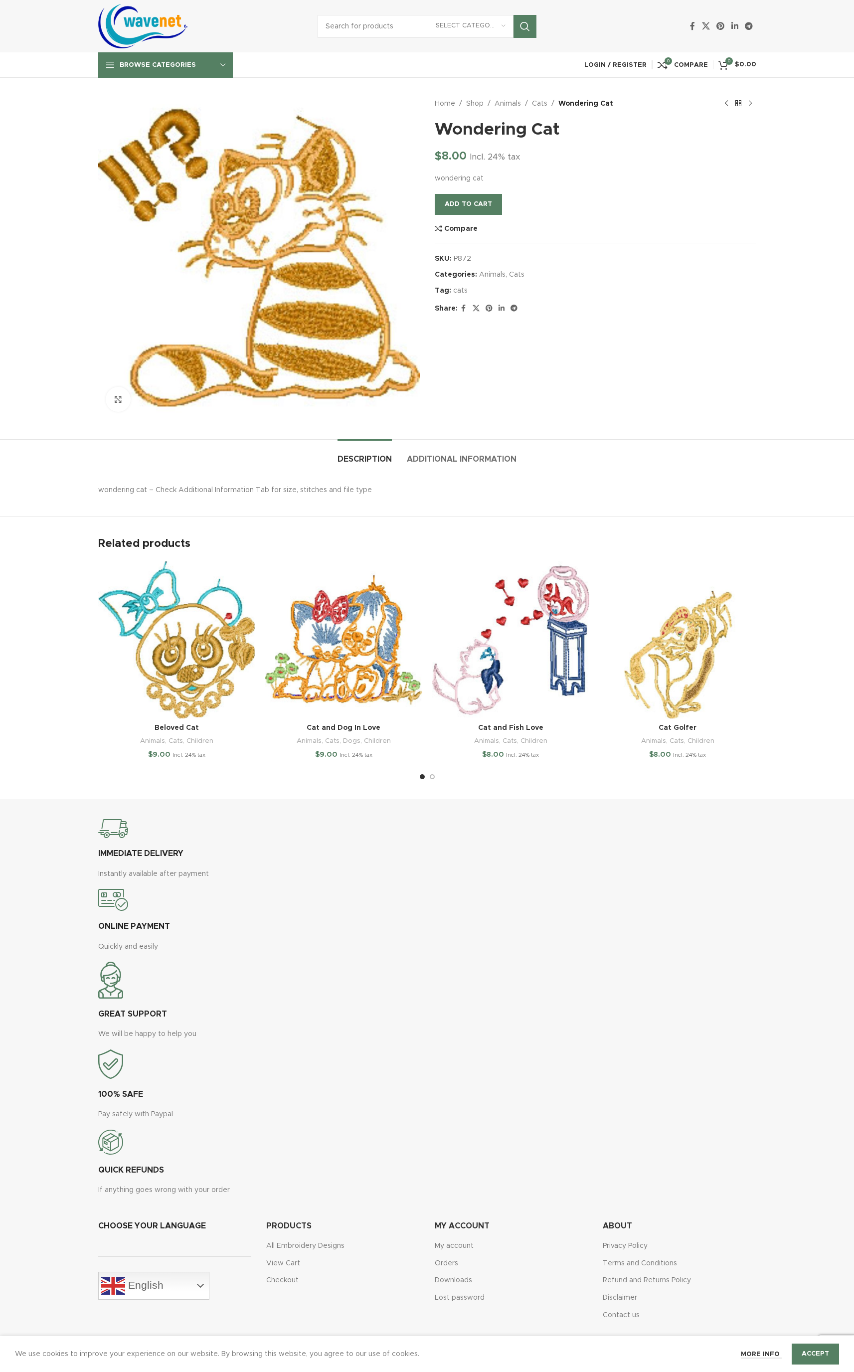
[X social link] (705, 26)
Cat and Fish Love (510, 727)
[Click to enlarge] (118, 399)
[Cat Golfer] (677, 639)
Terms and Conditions (640, 1263)
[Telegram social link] (748, 26)
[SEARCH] (524, 26)
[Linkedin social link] (734, 26)
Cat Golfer (677, 727)
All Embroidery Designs (305, 1245)
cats (460, 290)
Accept (815, 1354)
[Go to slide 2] (432, 776)
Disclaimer (620, 1297)
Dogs (351, 740)
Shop (475, 103)
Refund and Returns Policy (647, 1280)
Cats (539, 103)
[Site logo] (143, 25)
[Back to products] (738, 104)
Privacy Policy (625, 1245)
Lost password (460, 1297)
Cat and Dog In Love (343, 727)
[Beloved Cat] (176, 639)
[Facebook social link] (692, 26)
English (144, 1285)
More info (761, 1354)
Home (445, 103)
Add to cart (468, 204)
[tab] (365, 454)
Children (199, 740)
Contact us (621, 1315)
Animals (508, 103)
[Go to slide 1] (422, 776)
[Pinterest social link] (720, 26)
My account (454, 1245)
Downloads (453, 1280)
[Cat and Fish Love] (510, 639)
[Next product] (750, 104)
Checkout (282, 1280)
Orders (446, 1263)
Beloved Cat (177, 727)
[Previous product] (726, 104)
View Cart (283, 1263)
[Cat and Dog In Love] (343, 639)
